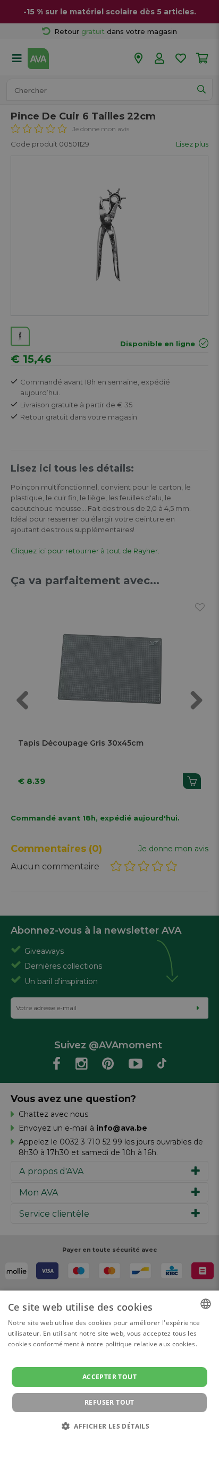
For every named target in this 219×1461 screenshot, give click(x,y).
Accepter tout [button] (109, 1376)
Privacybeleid (103, 1441)
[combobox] (205, 1303)
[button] (109, 1426)
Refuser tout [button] (109, 1402)
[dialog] (109, 1376)
